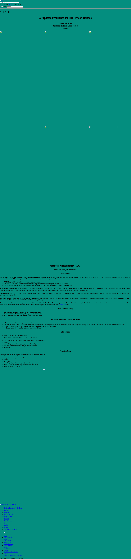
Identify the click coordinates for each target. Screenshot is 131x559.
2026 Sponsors (8, 521)
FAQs (5, 523)
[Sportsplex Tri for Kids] (7, 1)
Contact (6, 527)
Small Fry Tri (7, 512)
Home (10, 4)
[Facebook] (4, 533)
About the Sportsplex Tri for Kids (13, 508)
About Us (6, 539)
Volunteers (6, 519)
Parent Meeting (8, 516)
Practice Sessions (8, 514)
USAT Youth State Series (10, 529)
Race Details (62, 304)
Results (6, 525)
